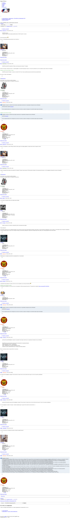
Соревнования (10, 18)
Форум (3, 4)
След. (4, 496)
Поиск (3, 5)
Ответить (1, 23)
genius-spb (4, 102)
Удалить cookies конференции (12, 511)
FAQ (3, 6)
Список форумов (5, 18)
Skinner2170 (4, 30)
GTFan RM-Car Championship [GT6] (19, 18)
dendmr (3, 198)
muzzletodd (4, 428)
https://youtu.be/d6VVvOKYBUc (44, 286)
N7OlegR (3, 222)
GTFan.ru (3, 2)
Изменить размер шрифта (6, 19)
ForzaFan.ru (4, 3)
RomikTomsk (4, 63)
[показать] (11, 106)
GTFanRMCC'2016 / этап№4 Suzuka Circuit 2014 (10, 22)
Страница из (9, 26)
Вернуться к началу (3, 57)
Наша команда (4, 511)
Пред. (2, 496)
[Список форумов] (5, 12)
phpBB (5, 516)
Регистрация (4, 7)
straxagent (3, 281)
